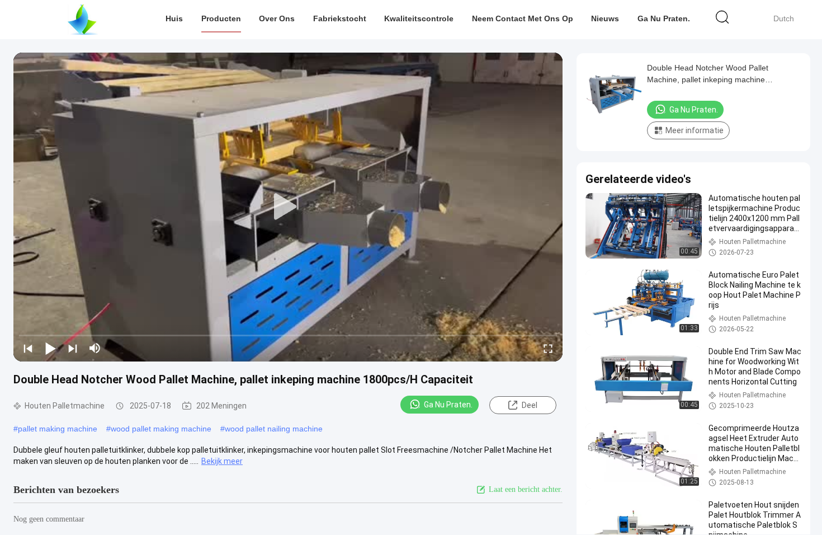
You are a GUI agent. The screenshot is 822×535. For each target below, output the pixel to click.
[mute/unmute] (95, 348)
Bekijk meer (222, 461)
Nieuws (605, 18)
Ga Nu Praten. (663, 18)
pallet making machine (57, 428)
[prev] (28, 348)
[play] (288, 207)
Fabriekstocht (339, 18)
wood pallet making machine (161, 428)
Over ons (277, 18)
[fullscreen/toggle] (548, 348)
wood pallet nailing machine (274, 428)
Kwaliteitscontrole (418, 18)
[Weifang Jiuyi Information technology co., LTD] (82, 19)
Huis (174, 18)
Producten (221, 18)
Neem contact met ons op (522, 18)
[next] (73, 348)
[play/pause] (50, 348)
